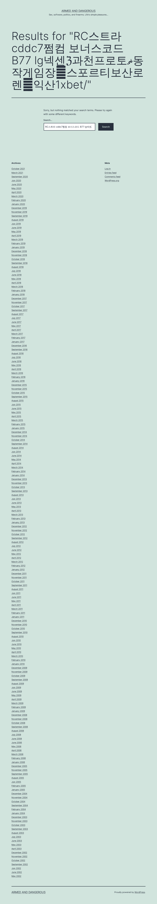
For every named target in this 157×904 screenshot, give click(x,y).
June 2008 (16, 738)
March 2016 (17, 373)
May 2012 (16, 554)
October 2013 (18, 487)
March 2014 (17, 467)
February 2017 (18, 337)
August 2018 (17, 267)
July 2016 (16, 357)
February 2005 (18, 786)
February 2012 (18, 565)
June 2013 (16, 503)
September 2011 (19, 585)
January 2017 (17, 341)
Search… (47, 120)
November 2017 (19, 302)
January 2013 (18, 522)
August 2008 (17, 730)
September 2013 (19, 491)
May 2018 (16, 279)
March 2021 (17, 173)
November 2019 (19, 212)
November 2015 (19, 389)
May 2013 (16, 506)
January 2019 (18, 247)
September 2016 (19, 349)
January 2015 (18, 428)
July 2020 (16, 180)
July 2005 (16, 782)
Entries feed (110, 173)
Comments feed (112, 176)
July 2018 (16, 271)
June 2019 (16, 227)
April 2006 (16, 750)
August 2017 (17, 314)
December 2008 (19, 715)
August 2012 (17, 542)
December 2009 (19, 668)
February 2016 (18, 377)
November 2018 (19, 255)
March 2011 (17, 609)
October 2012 (18, 534)
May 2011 (16, 601)
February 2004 (18, 809)
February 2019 (18, 243)
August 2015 (17, 400)
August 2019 (17, 220)
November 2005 (19, 770)
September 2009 (19, 679)
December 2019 (19, 208)
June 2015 (16, 408)
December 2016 (19, 345)
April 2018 (16, 283)
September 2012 (19, 538)
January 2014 (18, 475)
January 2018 (18, 294)
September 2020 (19, 176)
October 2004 (18, 801)
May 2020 (16, 188)
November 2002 (19, 856)
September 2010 (19, 632)
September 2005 (19, 774)
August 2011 (17, 589)
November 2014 (19, 436)
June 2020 (16, 184)
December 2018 (19, 251)
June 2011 (16, 597)
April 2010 (16, 652)
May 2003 (16, 845)
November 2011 (19, 577)
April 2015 (16, 416)
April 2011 (16, 605)
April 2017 (16, 330)
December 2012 (19, 526)
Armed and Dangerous (78, 11)
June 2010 (16, 644)
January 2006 (18, 762)
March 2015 (17, 420)
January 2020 (18, 204)
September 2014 (19, 444)
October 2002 (18, 860)
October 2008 (18, 723)
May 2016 (16, 365)
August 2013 (17, 495)
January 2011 (17, 617)
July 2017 (16, 318)
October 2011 (17, 581)
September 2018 (19, 263)
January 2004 (18, 813)
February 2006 (18, 758)
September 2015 (19, 396)
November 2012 (19, 530)
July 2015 (16, 404)
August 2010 (17, 636)
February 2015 (18, 424)
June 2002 (16, 872)
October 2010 (18, 628)
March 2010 (17, 656)
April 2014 (16, 463)
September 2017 (19, 310)
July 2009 (16, 687)
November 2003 (19, 821)
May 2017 (16, 326)
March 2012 (17, 562)
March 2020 (17, 196)
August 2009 (17, 683)
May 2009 (16, 695)
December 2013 (19, 479)
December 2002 (19, 852)
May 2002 (16, 876)
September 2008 (19, 727)
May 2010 (16, 648)
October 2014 (18, 440)
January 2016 (18, 381)
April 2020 (16, 192)
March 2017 (17, 334)
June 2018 (16, 275)
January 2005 (18, 789)
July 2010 (16, 640)
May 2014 (16, 459)
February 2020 (18, 200)
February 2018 (18, 290)
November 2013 (19, 483)
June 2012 (16, 550)
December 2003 (19, 817)
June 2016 (16, 361)
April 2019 (16, 235)
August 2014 (17, 448)
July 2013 (16, 499)
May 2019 (16, 231)
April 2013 (16, 510)
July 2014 (16, 452)
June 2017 (16, 322)
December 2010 (19, 620)
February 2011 (18, 613)
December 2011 (18, 573)
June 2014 (16, 455)
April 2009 (16, 699)
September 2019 (19, 216)
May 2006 (16, 746)
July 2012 (16, 546)
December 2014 (19, 432)
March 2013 (17, 514)
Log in (108, 168)
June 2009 (16, 691)
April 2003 (16, 848)
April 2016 (16, 369)
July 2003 (16, 837)
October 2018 (18, 259)
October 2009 (18, 676)
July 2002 (16, 868)
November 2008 (19, 719)
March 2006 (17, 754)
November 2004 (19, 797)
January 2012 (18, 569)
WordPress (139, 892)
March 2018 (17, 286)
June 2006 (16, 742)
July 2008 (16, 734)
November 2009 (19, 672)
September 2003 (19, 829)
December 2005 (19, 766)
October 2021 (18, 168)
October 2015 (18, 393)
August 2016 (17, 353)
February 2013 (18, 518)
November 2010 (19, 624)
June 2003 (16, 841)
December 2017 (19, 298)
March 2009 (17, 703)
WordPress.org (112, 180)
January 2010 (18, 664)
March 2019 (17, 239)
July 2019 (16, 224)
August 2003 (17, 833)
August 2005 (17, 778)
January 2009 (18, 711)
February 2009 (18, 707)
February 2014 (18, 471)
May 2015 (16, 412)
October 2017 (18, 306)
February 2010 (18, 660)
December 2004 (19, 793)
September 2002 (19, 864)
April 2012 (16, 558)
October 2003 (18, 825)
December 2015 (19, 385)
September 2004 (19, 805)
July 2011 (15, 593)
